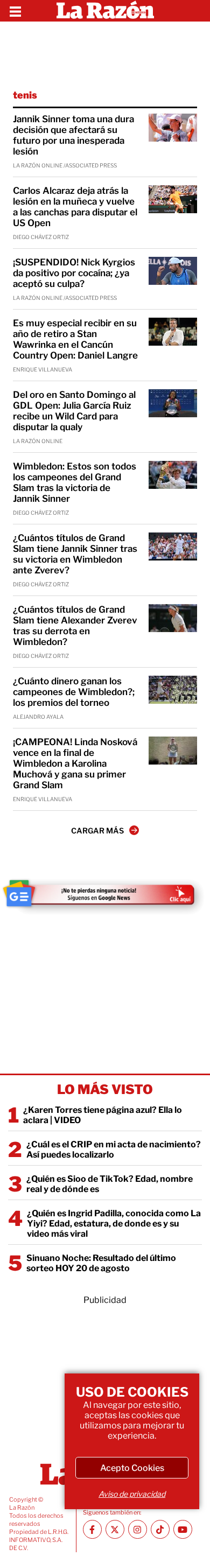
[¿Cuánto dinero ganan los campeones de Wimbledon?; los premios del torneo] (173, 690)
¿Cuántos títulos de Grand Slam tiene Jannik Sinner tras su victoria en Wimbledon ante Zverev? (75, 554)
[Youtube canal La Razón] (182, 1529)
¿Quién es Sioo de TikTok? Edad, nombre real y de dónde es (109, 1184)
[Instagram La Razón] (137, 1529)
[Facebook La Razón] (92, 1529)
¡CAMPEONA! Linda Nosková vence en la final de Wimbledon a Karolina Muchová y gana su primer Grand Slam (75, 763)
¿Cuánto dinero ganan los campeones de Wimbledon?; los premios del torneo (74, 692)
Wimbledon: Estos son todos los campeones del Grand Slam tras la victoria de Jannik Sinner (74, 482)
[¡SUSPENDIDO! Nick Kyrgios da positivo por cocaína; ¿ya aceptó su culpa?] (173, 271)
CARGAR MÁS (97, 830)
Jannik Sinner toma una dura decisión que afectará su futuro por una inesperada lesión (73, 135)
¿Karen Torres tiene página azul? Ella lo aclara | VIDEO (102, 1115)
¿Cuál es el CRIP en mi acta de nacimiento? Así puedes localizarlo (113, 1149)
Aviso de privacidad (132, 1493)
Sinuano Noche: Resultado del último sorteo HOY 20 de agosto (101, 1263)
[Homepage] (105, 11)
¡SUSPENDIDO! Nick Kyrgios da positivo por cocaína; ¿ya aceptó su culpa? (74, 273)
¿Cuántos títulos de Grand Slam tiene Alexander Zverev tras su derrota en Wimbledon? (75, 625)
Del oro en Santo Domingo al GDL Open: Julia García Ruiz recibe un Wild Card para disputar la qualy (74, 410)
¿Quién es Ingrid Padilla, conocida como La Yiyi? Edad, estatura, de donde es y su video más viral (114, 1223)
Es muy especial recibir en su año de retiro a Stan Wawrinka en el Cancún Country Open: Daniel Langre (75, 339)
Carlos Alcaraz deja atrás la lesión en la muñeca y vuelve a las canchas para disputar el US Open (75, 206)
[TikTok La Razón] (160, 1529)
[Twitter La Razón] (115, 1529)
